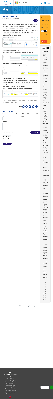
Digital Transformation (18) (46, 176)
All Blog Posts (7, 143)
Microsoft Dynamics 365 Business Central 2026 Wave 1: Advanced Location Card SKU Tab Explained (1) (45, 269)
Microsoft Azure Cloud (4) (45, 152)
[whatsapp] (51, 387)
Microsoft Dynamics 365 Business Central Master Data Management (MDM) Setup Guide (45, 94)
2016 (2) (44, 299)
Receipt (13, 24)
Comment (5, 121)
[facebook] (26, 106)
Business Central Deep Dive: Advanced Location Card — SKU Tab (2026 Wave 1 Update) (45, 80)
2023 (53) (45, 287)
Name (4, 116)
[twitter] (33, 106)
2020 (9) (44, 293)
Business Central (11, 100)
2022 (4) (44, 289)
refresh (8, 138)
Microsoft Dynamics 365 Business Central (26, 100)
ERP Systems (6, 102)
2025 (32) (45, 284)
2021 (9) (44, 291)
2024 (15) (45, 286)
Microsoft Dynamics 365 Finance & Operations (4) (45, 137)
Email (23, 116)
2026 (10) (45, 282)
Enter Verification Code (8, 132)
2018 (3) (44, 297)
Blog (21, 306)
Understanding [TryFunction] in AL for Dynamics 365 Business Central (46, 107)
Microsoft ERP (13, 102)
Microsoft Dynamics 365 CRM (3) (45, 144)
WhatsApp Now (45, 387)
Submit (44, 41)
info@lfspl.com (10, 393)
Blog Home (45, 51)
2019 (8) (44, 295)
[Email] (23, 106)
